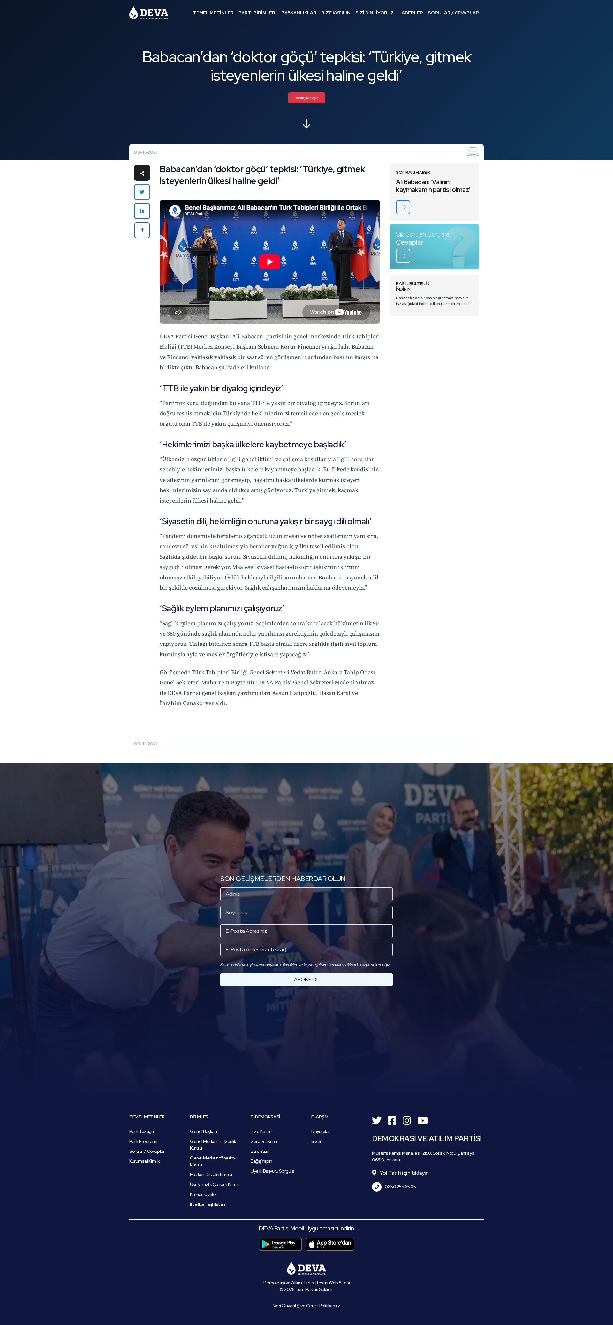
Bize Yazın (260, 1151)
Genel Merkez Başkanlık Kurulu (213, 1144)
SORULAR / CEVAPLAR (453, 13)
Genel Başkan (203, 1131)
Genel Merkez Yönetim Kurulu (212, 1161)
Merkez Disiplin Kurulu (211, 1174)
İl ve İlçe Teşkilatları (207, 1204)
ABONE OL (306, 979)
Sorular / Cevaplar (146, 1151)
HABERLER (410, 13)
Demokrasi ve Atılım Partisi (148, 12)
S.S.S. (316, 1141)
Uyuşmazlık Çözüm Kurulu (215, 1184)
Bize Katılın (261, 1131)
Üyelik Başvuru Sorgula (272, 1171)
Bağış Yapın (261, 1161)
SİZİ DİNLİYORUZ (374, 13)
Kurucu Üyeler (203, 1194)
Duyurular (320, 1131)
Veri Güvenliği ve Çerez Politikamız (306, 1305)
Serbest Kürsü (265, 1141)
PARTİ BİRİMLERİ (257, 13)
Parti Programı (143, 1141)
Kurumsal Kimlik (144, 1161)
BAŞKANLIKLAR (298, 13)
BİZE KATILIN (336, 13)
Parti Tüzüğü (141, 1131)
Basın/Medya (307, 97)
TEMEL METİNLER (213, 13)
